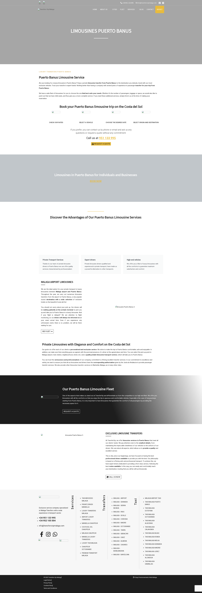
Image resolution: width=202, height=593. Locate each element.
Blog (142, 9)
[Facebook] (160, 3)
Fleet (122, 9)
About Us (103, 9)
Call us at (101, 138)
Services (131, 9)
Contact (150, 9)
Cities (114, 9)
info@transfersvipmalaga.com (147, 3)
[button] (91, 307)
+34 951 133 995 (128, 3)
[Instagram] (163, 3)
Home (95, 9)
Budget (160, 9)
